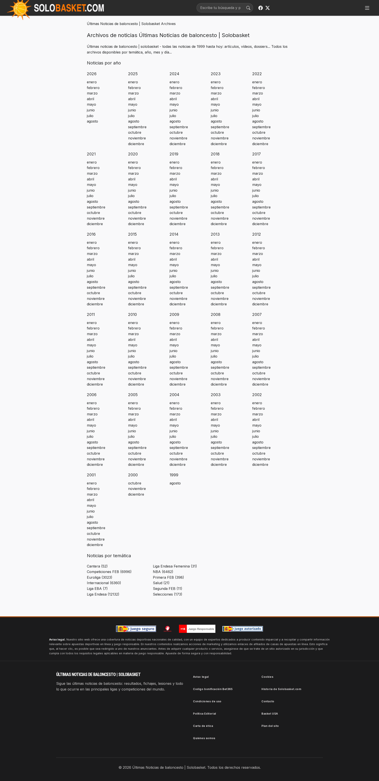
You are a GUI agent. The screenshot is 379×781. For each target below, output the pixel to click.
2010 (132, 314)
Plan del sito (270, 726)
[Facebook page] (260, 8)
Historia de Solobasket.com (281, 689)
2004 (174, 394)
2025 (133, 73)
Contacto (267, 701)
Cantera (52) (97, 566)
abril (90, 99)
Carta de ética (203, 726)
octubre (134, 132)
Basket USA (269, 713)
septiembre (137, 127)
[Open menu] (367, 8)
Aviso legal (201, 676)
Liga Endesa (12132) (103, 594)
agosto (92, 121)
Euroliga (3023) (99, 577)
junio (91, 110)
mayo (91, 104)
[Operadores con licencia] (242, 629)
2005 (133, 394)
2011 (91, 314)
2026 (92, 73)
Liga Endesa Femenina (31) (175, 566)
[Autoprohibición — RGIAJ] (167, 628)
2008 (215, 314)
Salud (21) (161, 583)
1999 (174, 475)
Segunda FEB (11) (167, 588)
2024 (174, 73)
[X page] (267, 8)
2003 (216, 394)
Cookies (267, 676)
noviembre (137, 138)
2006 (92, 394)
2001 (91, 475)
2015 (132, 234)
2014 (174, 234)
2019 (174, 154)
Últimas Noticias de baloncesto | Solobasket (123, 23)
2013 (215, 234)
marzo (92, 93)
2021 (91, 154)
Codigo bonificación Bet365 (213, 689)
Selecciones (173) (167, 594)
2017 (256, 154)
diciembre (136, 144)
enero (92, 82)
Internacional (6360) (104, 583)
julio (90, 116)
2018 (215, 154)
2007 (257, 314)
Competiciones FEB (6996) (109, 571)
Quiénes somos (204, 738)
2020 (133, 154)
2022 (257, 73)
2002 (257, 394)
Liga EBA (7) (97, 588)
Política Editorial (204, 713)
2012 (256, 234)
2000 (133, 475)
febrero (93, 87)
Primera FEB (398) (168, 577)
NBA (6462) (163, 571)
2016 (91, 234)
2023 (216, 73)
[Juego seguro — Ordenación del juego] (136, 629)
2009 (174, 314)
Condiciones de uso (207, 701)
